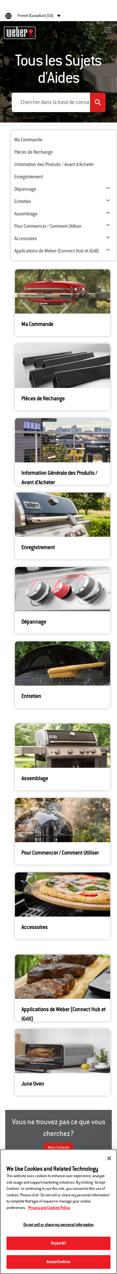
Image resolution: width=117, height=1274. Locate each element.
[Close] (109, 1158)
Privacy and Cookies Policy (49, 1207)
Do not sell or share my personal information (58, 1224)
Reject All (58, 1243)
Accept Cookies (58, 1261)
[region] (58, 1211)
